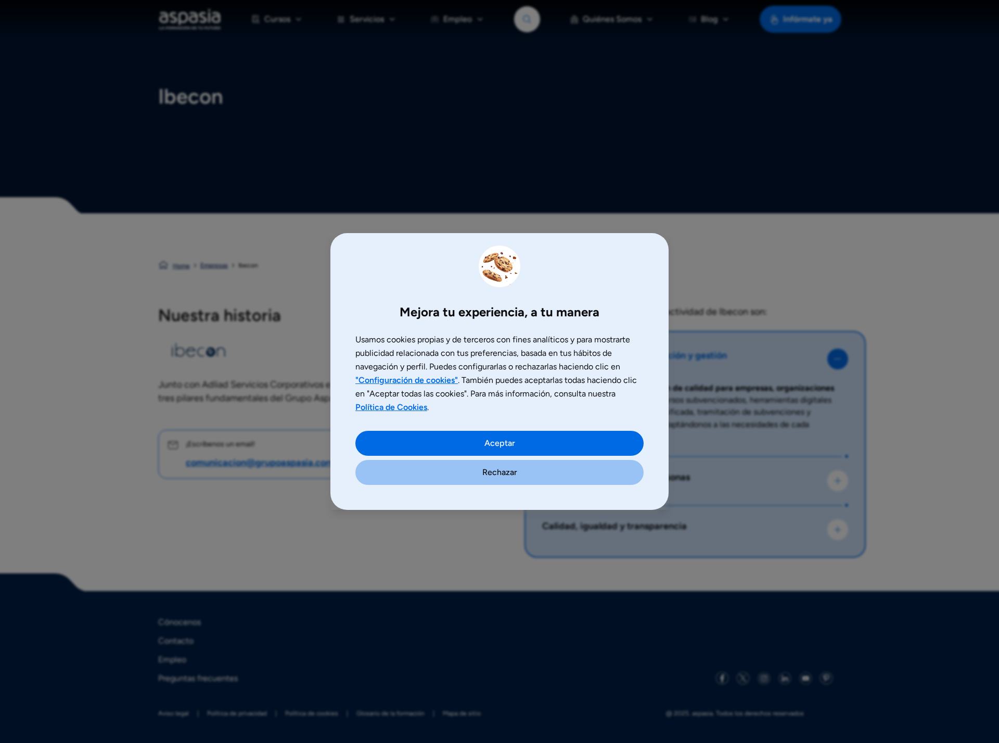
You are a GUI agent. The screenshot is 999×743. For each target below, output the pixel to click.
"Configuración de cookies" (406, 380)
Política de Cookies (391, 407)
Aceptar (499, 443)
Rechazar (499, 472)
